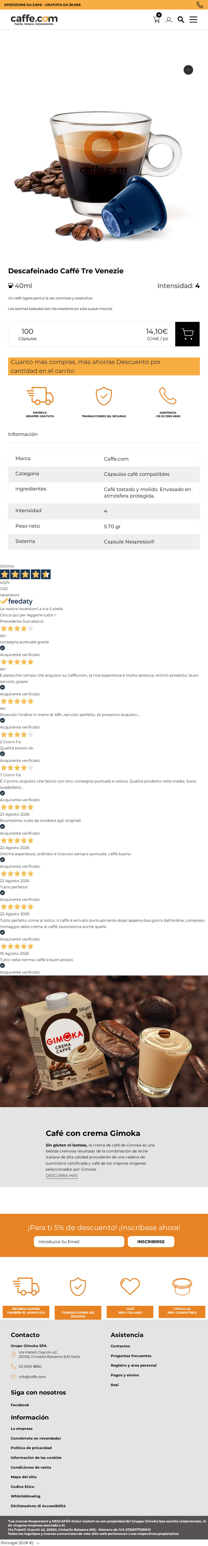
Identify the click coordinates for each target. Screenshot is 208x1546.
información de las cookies (36, 1457)
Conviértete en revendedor (36, 1438)
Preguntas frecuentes (131, 1356)
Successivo (33, 621)
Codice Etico (22, 1486)
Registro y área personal (134, 1365)
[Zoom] (188, 70)
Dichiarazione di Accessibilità (38, 1506)
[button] (20, 1542)
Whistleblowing (25, 1496)
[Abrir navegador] (193, 20)
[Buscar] (181, 19)
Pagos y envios (125, 1375)
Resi (115, 1385)
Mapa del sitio (24, 1477)
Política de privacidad (31, 1448)
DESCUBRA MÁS (62, 1175)
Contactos (120, 1346)
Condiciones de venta (31, 1467)
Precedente (11, 621)
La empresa (21, 1428)
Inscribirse (151, 1241)
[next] (14, 255)
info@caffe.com (32, 1377)
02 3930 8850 (30, 1366)
